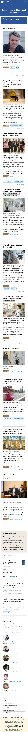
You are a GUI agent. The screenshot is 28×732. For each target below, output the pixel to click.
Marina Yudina (13, 690)
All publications (7, 612)
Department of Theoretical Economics (14, 11)
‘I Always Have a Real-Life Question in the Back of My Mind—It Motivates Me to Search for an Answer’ (12, 192)
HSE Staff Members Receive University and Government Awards (12, 477)
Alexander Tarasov (16, 641)
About (5, 698)
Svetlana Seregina (14, 653)
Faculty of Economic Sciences (14, 5)
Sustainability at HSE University (10, 705)
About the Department (9, 533)
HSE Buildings (6, 715)
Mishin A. (5, 603)
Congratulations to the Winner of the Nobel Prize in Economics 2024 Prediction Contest (13, 83)
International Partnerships (8, 710)
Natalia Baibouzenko (18, 681)
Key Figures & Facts (7, 703)
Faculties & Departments (8, 708)
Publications (7, 555)
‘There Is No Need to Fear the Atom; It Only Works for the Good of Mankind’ (13, 298)
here (19, 722)
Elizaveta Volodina (17, 671)
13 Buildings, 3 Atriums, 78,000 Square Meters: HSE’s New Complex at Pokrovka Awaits (13, 431)
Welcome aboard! (9, 28)
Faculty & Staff (6, 712)
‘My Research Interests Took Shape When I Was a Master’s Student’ (13, 381)
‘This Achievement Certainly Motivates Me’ (12, 246)
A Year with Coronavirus (11, 348)
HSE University (6, 1)
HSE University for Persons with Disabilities (12, 717)
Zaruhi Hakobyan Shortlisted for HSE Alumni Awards (12, 134)
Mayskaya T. (13, 576)
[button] (3, 489)
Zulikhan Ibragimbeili (12, 662)
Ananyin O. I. (6, 587)
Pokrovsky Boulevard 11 (8, 623)
